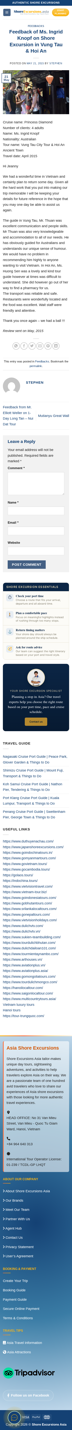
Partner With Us (17, 1219)
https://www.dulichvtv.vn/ (21, 931)
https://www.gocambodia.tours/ (26, 869)
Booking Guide (14, 1290)
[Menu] (7, 12)
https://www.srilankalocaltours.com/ (30, 909)
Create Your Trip (15, 1281)
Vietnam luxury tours (18, 1005)
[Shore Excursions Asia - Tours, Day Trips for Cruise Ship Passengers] (31, 12)
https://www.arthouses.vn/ (22, 959)
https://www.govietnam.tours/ (25, 864)
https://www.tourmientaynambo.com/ (31, 954)
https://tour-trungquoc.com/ (23, 1016)
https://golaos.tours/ (18, 875)
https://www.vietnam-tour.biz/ (25, 892)
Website (14, 542)
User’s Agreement (19, 1256)
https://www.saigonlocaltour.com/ (28, 993)
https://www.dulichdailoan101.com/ (29, 948)
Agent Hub (13, 1228)
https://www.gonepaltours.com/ (26, 914)
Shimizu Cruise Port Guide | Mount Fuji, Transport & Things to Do (33, 773)
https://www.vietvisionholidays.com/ (30, 920)
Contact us (36, 721)
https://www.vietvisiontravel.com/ (28, 886)
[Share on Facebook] (24, 346)
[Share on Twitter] (32, 346)
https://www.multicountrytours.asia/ (29, 999)
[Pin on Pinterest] (48, 346)
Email (13, 522)
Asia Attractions (18, 1352)
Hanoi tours (12, 1010)
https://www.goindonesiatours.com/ (29, 898)
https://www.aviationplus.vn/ (24, 965)
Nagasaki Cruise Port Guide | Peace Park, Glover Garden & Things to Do (35, 759)
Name (13, 502)
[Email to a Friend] (40, 346)
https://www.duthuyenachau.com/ (28, 841)
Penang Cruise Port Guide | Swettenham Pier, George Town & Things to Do (34, 814)
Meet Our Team (17, 1210)
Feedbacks (36, 26)
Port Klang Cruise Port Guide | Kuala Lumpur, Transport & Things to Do (31, 800)
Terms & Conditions (18, 1318)
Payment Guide (15, 1299)
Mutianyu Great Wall (53, 416)
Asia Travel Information (24, 1343)
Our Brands (14, 1200)
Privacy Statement (19, 1247)
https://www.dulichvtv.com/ (23, 926)
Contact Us (14, 1238)
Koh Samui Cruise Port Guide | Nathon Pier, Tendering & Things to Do (32, 787)
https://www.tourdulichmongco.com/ (30, 982)
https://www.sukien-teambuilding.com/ (32, 937)
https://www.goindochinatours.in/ (27, 853)
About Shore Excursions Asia (27, 1191)
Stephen (55, 63)
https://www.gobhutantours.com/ (27, 903)
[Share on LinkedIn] (56, 346)
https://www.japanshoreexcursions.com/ (33, 847)
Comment (16, 468)
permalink (36, 366)
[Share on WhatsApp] (16, 346)
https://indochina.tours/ (20, 881)
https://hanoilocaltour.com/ (23, 988)
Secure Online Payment (21, 1309)
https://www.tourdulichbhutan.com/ (29, 943)
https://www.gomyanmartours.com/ (29, 858)
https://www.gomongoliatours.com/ (29, 976)
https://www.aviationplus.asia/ (25, 971)
